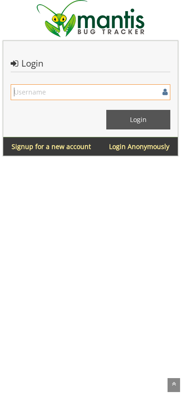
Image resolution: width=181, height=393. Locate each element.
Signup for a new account (51, 146)
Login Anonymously (139, 146)
